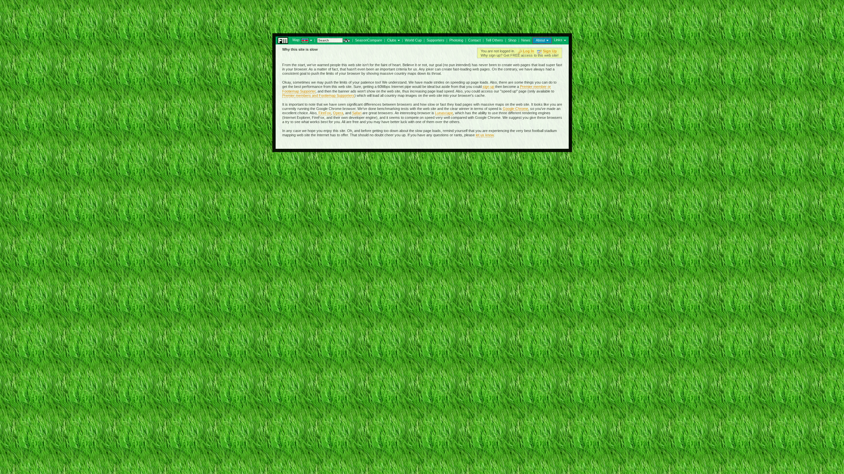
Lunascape (444, 113)
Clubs (391, 40)
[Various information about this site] (547, 40)
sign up (488, 87)
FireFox (324, 113)
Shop (512, 40)
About (540, 40)
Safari (356, 113)
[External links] (564, 40)
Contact (474, 40)
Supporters (435, 40)
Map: (296, 40)
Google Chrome (515, 109)
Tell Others (494, 40)
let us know (485, 135)
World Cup (413, 40)
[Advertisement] (422, 15)
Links (558, 40)
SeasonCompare (368, 40)
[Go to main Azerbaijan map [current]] (300, 40)
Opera (338, 113)
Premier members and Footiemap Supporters (318, 95)
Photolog (456, 40)
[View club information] (398, 40)
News (525, 40)
